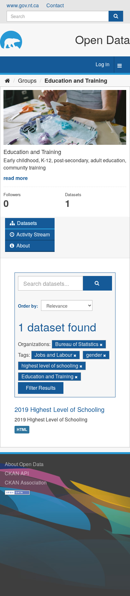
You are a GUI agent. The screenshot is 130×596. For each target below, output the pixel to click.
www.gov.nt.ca (23, 5)
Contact (55, 5)
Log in (102, 64)
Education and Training (75, 80)
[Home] (7, 80)
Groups (27, 80)
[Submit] (116, 16)
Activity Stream (32, 234)
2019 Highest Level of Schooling (59, 409)
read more (15, 178)
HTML (22, 429)
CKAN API (17, 473)
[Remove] (101, 344)
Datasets (26, 223)
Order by (27, 306)
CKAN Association (26, 482)
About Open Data (24, 464)
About (22, 245)
